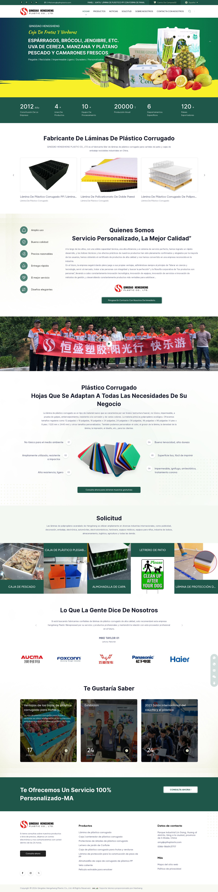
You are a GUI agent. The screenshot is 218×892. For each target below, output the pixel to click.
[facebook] (21, 2)
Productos (99, 11)
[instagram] (26, 2)
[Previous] (210, 41)
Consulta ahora (33, 853)
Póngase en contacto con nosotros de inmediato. (131, 300)
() (166, 3)
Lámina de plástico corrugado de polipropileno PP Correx (48, 196)
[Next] (210, 83)
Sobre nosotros (144, 11)
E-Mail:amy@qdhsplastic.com (59, 3)
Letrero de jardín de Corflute (94, 845)
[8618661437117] (214, 658)
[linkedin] (36, 2)
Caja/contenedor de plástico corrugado (100, 836)
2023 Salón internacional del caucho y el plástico (165, 707)
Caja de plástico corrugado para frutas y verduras (106, 849)
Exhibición (92, 705)
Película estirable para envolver (95, 869)
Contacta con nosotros (170, 11)
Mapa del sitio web (168, 864)
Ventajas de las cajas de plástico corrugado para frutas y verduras (48, 707)
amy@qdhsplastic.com (170, 842)
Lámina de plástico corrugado (161, 196)
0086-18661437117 (167, 846)
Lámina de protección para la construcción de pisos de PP (108, 855)
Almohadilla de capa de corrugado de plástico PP (106, 861)
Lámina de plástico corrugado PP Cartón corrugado (109, 196)
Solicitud (127, 11)
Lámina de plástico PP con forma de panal (123, 2)
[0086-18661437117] (214, 664)
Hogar (86, 11)
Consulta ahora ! (180, 789)
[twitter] (31, 2)
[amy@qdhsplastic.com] (214, 670)
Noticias (113, 11)
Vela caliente (86, 865)
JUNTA (98, 2)
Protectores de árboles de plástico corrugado (103, 841)
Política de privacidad (169, 868)
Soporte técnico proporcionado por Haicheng (120, 888)
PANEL (90, 2)
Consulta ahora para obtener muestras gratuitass (109, 490)
